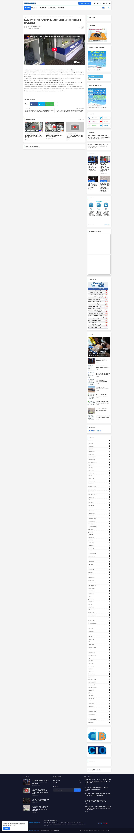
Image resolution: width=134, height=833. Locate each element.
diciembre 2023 (99, 518)
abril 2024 (99, 507)
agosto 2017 (99, 722)
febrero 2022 (99, 577)
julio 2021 (99, 596)
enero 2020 (99, 644)
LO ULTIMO (34, 7)
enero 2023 (99, 548)
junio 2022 (99, 566)
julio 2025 (99, 467)
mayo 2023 (99, 537)
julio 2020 (99, 628)
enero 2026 (99, 454)
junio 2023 (99, 534)
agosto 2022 (99, 561)
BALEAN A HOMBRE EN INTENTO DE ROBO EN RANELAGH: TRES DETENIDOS (93, 166)
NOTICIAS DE (52, 7)
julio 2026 (99, 443)
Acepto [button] (6, 828)
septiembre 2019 (99, 655)
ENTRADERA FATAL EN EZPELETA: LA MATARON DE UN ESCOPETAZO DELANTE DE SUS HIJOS (75, 136)
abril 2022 (99, 572)
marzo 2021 (99, 607)
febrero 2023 (99, 545)
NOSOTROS (43, 7)
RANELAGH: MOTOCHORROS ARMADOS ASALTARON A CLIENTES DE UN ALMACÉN (103, 375)
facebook (94, 117)
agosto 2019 (99, 658)
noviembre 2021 (99, 585)
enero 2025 (99, 483)
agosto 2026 (99, 440)
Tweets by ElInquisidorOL (94, 770)
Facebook (34, 104)
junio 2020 (99, 631)
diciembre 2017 (99, 711)
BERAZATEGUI (92, 430)
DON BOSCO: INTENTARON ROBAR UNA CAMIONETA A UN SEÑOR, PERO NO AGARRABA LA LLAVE (33, 136)
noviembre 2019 (99, 650)
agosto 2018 (99, 690)
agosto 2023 (99, 529)
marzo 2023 (99, 542)
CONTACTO (61, 7)
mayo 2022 (99, 569)
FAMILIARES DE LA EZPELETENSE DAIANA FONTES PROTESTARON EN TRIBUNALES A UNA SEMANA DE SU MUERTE (98, 808)
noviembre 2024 (99, 489)
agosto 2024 (99, 497)
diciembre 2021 (99, 583)
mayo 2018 (99, 698)
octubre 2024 (99, 491)
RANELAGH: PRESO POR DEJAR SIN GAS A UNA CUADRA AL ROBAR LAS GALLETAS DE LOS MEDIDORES (105, 187)
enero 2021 (99, 612)
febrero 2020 (99, 641)
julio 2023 (99, 532)
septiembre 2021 (99, 591)
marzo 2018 (99, 703)
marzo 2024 (99, 510)
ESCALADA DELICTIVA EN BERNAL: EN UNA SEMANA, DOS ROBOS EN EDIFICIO (54, 135)
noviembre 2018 (99, 682)
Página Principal (28, 17)
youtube (106, 121)
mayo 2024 (99, 505)
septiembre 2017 (99, 719)
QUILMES (35, 17)
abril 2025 (99, 475)
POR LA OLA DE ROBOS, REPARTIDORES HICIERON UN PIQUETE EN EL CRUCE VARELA (103, 368)
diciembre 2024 (99, 486)
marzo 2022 (99, 574)
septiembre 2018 (99, 687)
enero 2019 (99, 676)
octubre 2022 (99, 556)
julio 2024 (99, 499)
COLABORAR (101, 830)
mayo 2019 (99, 666)
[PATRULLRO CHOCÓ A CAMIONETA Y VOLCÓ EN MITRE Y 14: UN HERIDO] (91, 396)
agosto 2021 (99, 593)
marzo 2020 (99, 639)
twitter (106, 117)
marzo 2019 (99, 671)
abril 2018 (99, 700)
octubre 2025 (99, 459)
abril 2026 (99, 448)
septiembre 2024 (99, 494)
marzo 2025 (99, 478)
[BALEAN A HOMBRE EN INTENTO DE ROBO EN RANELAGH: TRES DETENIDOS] (91, 361)
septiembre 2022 (99, 558)
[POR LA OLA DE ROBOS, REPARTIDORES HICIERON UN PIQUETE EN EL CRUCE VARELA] (91, 368)
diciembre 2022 (99, 550)
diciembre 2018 (99, 679)
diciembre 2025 (99, 456)
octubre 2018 (99, 684)
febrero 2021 (99, 609)
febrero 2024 (99, 513)
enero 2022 (99, 580)
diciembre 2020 (99, 615)
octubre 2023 (99, 524)
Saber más (12, 825)
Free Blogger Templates (53, 830)
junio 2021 (99, 599)
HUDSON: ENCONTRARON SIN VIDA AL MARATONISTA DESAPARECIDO (102, 403)
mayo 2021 (99, 601)
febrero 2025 (99, 481)
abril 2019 (99, 668)
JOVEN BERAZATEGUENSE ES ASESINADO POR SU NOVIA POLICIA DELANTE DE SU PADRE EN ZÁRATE (103, 418)
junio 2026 (99, 446)
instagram (94, 121)
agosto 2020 (99, 625)
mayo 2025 (99, 473)
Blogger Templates (34, 830)
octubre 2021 (99, 588)
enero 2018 (99, 709)
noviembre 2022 (99, 553)
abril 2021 (99, 604)
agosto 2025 (99, 465)
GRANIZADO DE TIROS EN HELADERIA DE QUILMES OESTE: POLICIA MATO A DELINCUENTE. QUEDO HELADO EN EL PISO (98, 781)
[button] (108, 7)
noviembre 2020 (99, 617)
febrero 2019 (99, 674)
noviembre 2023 (99, 521)
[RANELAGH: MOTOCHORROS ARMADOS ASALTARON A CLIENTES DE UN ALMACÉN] (91, 375)
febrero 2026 (99, 451)
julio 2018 (99, 692)
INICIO (28, 7)
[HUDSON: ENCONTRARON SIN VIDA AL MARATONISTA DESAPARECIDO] (91, 404)
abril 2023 (99, 540)
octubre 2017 (99, 717)
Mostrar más (81, 119)
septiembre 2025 (99, 462)
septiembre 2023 (99, 526)
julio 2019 (99, 660)
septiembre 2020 (99, 623)
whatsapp (94, 125)
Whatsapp (50, 104)
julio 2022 (99, 564)
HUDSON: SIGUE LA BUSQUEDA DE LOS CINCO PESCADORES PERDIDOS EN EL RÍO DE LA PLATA (102, 389)
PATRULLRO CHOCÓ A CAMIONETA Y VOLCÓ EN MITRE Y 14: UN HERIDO (102, 396)
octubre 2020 (99, 620)
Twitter (42, 104)
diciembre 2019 (99, 647)
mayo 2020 (99, 633)
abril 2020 (99, 636)
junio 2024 (99, 502)
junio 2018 (99, 695)
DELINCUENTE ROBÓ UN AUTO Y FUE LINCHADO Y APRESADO (92, 185)
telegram (106, 125)
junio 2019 (99, 663)
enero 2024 (99, 515)
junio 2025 (99, 470)
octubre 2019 (99, 652)
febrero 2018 (99, 706)
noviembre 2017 (99, 714)
